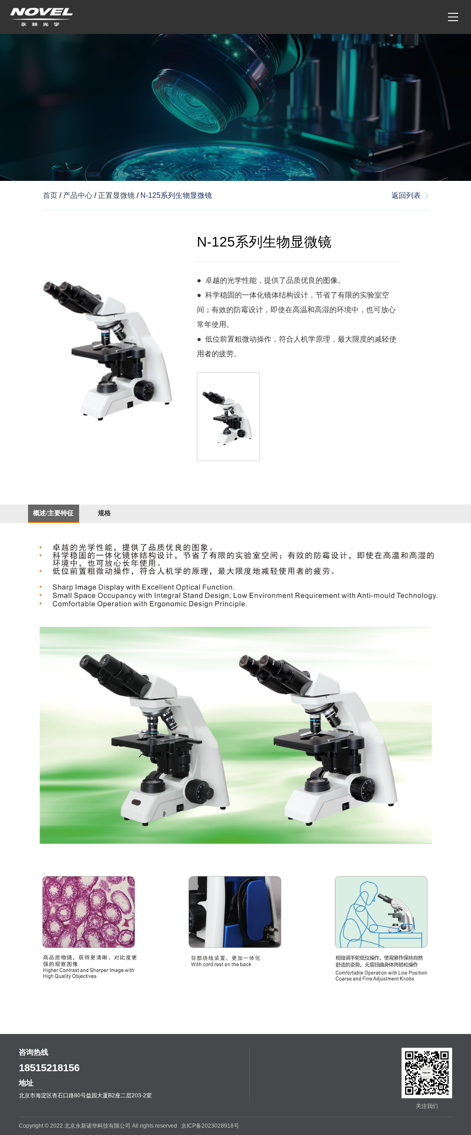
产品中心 (77, 195)
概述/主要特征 (53, 513)
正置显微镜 (116, 195)
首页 (50, 195)
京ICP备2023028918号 (210, 1126)
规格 (104, 513)
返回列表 (406, 195)
